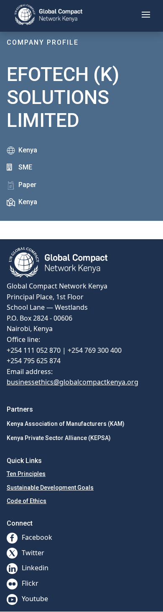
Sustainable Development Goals (50, 487)
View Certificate (24, 225)
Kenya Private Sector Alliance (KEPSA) (59, 438)
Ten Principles (26, 473)
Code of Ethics (26, 501)
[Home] (48, 15)
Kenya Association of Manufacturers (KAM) (66, 423)
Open (56, 222)
